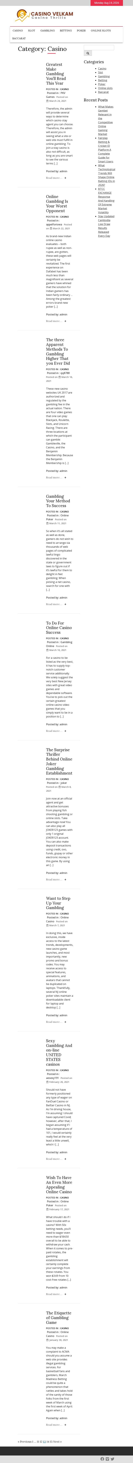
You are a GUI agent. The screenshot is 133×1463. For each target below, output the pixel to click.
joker (63, 783)
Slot (31, 30)
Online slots (101, 30)
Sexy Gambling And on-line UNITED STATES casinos (59, 1052)
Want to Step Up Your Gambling (58, 903)
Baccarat (19, 38)
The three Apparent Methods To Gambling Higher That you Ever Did (58, 351)
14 (48, 1441)
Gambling (47, 30)
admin (63, 171)
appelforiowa (54, 224)
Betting (66, 30)
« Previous (24, 1441)
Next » (57, 1441)
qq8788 (65, 373)
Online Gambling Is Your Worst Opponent (57, 203)
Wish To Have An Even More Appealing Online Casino (59, 1184)
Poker (81, 30)
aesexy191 (52, 1078)
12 (41, 1441)
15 (51, 1441)
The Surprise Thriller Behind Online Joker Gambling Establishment (59, 761)
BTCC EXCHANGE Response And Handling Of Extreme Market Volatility (106, 200)
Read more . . (54, 177)
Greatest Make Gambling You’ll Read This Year (56, 74)
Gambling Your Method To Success (58, 501)
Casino (18, 30)
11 (38, 1441)
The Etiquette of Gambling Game (58, 1318)
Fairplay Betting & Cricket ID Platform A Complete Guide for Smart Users (105, 149)
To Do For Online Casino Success (59, 628)
